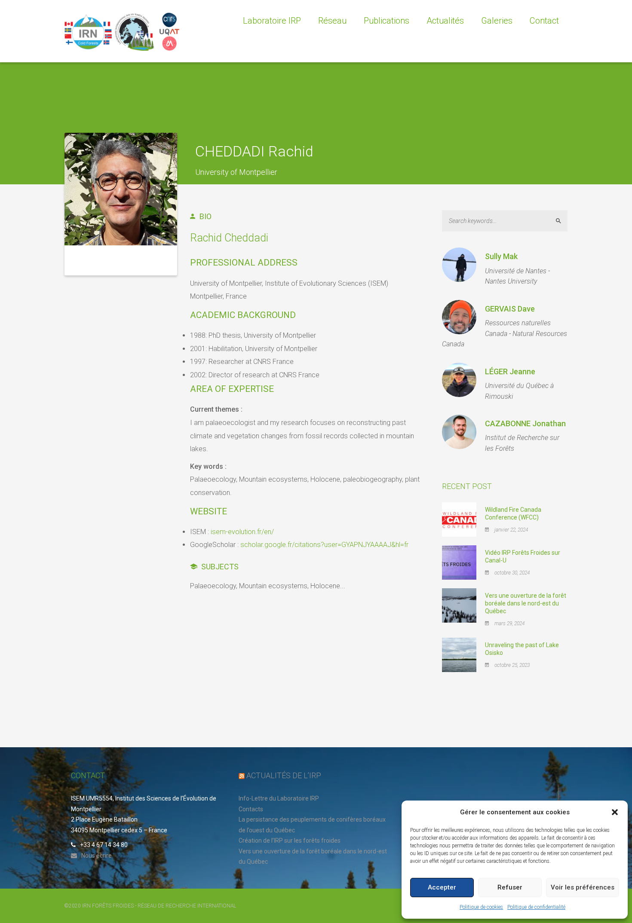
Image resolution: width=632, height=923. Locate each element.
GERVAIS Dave (510, 308)
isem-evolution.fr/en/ (242, 532)
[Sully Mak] (459, 265)
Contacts (251, 809)
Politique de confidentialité (536, 907)
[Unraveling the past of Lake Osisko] (459, 654)
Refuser (509, 887)
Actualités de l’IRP (283, 775)
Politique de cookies (481, 907)
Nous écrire (96, 855)
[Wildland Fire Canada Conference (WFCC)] (459, 519)
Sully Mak (501, 256)
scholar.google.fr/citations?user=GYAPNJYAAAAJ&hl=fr (324, 545)
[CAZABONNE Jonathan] (459, 432)
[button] (615, 812)
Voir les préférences (582, 887)
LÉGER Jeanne (510, 371)
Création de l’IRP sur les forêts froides (290, 840)
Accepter (442, 887)
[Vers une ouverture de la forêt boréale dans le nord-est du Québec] (459, 605)
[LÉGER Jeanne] (459, 380)
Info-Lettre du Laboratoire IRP (279, 798)
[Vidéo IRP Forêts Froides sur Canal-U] (459, 562)
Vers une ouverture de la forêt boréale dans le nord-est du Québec (525, 603)
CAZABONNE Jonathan (525, 423)
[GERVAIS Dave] (459, 317)
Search (562, 221)
